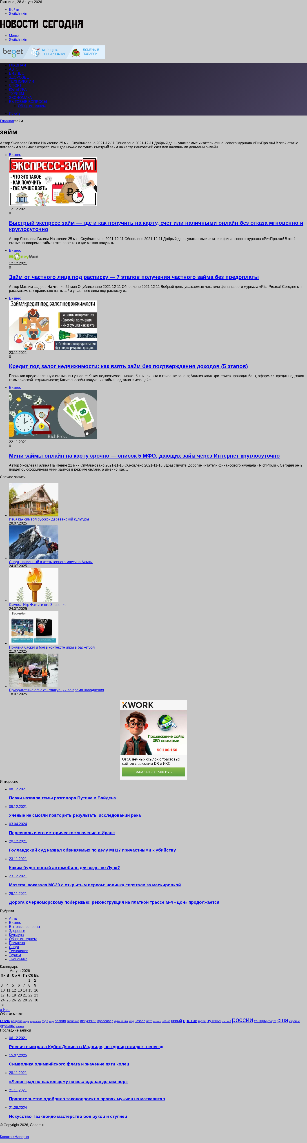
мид (131, 1021)
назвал (140, 1021)
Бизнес (16, 73)
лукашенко (121, 1021)
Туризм (16, 94)
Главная (7, 121)
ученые (20, 1026)
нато (149, 1021)
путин (202, 1021)
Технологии (21, 81)
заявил (60, 1021)
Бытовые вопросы (28, 102)
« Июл (5, 1010)
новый (176, 1020)
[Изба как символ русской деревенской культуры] (33, 515)
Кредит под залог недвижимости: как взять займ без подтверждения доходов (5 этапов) (128, 366)
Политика (17, 943)
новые (166, 1021)
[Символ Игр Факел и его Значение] (33, 601)
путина (214, 1020)
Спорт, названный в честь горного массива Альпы (51, 562)
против (190, 1020)
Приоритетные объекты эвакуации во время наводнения (56, 690)
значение (73, 1021)
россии (242, 1019)
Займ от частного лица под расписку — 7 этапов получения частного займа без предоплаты (134, 277)
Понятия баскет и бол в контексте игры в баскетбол (52, 647)
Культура (18, 89)
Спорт (15, 85)
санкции (260, 1021)
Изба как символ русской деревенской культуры (49, 519)
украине (294, 1021)
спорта (271, 1021)
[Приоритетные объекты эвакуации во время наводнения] (33, 686)
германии (35, 1021)
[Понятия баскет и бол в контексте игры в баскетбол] (33, 643)
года (45, 1021)
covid (5, 1020)
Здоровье (19, 77)
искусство (88, 1021)
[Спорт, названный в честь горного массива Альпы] (33, 558)
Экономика (20, 98)
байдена (16, 1021)
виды (26, 1021)
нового (157, 1021)
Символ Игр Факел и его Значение (38, 605)
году (51, 1021)
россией (226, 1021)
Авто (13, 69)
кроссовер (105, 1021)
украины (7, 1026)
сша (282, 1020)
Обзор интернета (32, 106)
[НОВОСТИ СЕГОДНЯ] (41, 28)
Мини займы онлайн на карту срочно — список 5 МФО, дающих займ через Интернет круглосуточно (144, 456)
